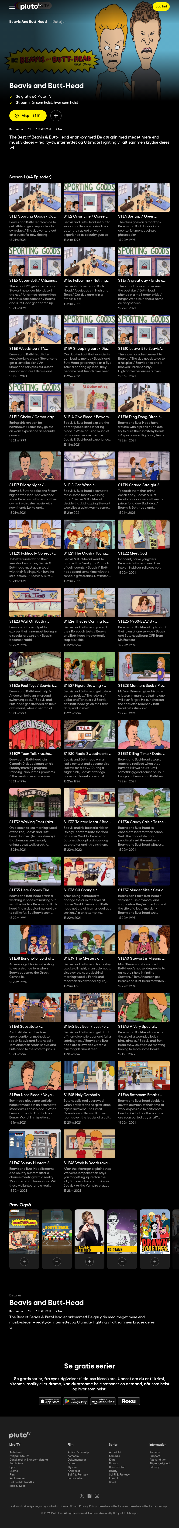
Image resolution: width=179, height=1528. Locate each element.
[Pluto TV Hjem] (31, 6)
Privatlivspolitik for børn (113, 1506)
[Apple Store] (50, 1401)
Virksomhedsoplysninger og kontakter (35, 1506)
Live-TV (14, 1445)
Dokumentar (117, 1467)
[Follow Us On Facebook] (89, 1495)
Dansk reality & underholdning (29, 1459)
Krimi (112, 1459)
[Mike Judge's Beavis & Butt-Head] (24, 1239)
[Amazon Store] (103, 1401)
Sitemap (155, 1467)
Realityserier (17, 1478)
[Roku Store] (129, 1401)
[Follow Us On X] (82, 1495)
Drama (14, 1470)
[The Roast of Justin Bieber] (89, 1239)
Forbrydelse (75, 1478)
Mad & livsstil (18, 1485)
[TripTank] (122, 1239)
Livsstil (113, 1478)
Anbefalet (16, 1452)
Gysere (72, 1467)
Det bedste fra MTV (22, 1482)
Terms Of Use (68, 1506)
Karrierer (155, 1452)
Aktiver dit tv (157, 1459)
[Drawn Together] (155, 1239)
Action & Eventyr (78, 1452)
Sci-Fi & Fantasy (119, 1474)
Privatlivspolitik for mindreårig (148, 1506)
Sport (13, 1467)
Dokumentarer (77, 1459)
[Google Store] (75, 1401)
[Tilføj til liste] (56, 115)
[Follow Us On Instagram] (97, 1495)
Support (155, 1456)
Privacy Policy (88, 1506)
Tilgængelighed (159, 1463)
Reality (113, 1470)
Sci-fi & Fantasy (78, 1474)
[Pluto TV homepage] (20, 1435)
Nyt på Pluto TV (19, 1456)
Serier (113, 1445)
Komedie (73, 1456)
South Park (16, 1463)
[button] (12, 6)
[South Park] (57, 1239)
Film (12, 1474)
